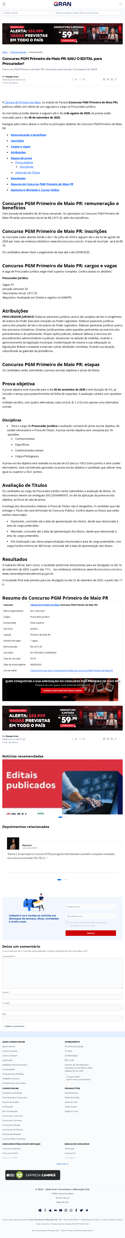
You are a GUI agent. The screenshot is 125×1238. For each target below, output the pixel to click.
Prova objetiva (24, 162)
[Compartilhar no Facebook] (103, 79)
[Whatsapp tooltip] (71, 1211)
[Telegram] (86, 1211)
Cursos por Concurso (12, 1116)
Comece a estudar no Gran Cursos (62, 690)
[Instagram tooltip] (65, 1211)
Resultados (18, 178)
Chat (69, 1051)
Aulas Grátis (71, 1107)
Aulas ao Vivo (71, 1102)
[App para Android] (55, 1211)
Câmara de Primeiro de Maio (22, 102)
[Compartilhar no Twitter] (107, 79)
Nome (6, 992)
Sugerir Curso (71, 1111)
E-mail (6, 1003)
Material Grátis (72, 1097)
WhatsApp (72, 1056)
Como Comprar (9, 1056)
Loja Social (7, 1060)
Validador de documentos (14, 1065)
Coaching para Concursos (14, 1097)
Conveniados (8, 1069)
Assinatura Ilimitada (12, 1093)
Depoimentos (71, 1093)
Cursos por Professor (12, 1130)
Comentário (8, 956)
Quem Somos (8, 1046)
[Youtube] (60, 1211)
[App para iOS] (50, 1211)
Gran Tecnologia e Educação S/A (43, 1220)
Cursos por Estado (11, 1125)
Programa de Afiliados (13, 1074)
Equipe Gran (12, 77)
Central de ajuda (75, 1046)
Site (4, 1014)
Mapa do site (62, 1202)
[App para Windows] (39, 1211)
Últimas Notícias (19, 52)
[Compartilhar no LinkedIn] (111, 79)
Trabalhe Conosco (11, 1078)
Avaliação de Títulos (27, 172)
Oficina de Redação (11, 1134)
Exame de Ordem (10, 1102)
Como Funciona (9, 1051)
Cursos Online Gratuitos (14, 1139)
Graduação (7, 1107)
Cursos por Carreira (12, 1120)
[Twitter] (81, 1211)
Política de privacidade (62, 1193)
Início (4, 52)
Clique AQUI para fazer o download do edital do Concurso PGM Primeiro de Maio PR (71, 670)
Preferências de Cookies (14, 1083)
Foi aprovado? (78, 1078)
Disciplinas (26, 167)
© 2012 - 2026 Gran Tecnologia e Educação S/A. (62, 1189)
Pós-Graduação (10, 1111)
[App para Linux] (45, 1211)
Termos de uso (62, 1198)
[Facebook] (76, 1211)
